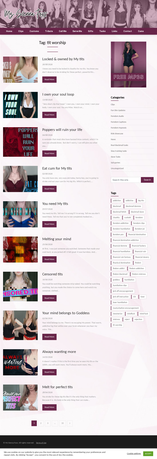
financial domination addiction (126, 240)
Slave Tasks (115, 157)
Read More (49, 79)
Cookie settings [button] (134, 454)
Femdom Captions (118, 122)
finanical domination (121, 263)
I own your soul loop (58, 94)
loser (143, 297)
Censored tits (52, 274)
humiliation (129, 280)
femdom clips (139, 223)
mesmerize (117, 314)
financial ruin (140, 251)
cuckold (127, 218)
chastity (116, 218)
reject (127, 319)
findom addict (119, 268)
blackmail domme (133, 206)
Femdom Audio (117, 116)
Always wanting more (59, 352)
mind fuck (144, 314)
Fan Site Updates (118, 110)
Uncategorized (117, 168)
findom (138, 263)
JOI (134, 297)
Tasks (102, 31)
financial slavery (142, 257)
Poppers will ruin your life (62, 130)
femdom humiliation (121, 229)
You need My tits (55, 204)
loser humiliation (120, 302)
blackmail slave (137, 212)
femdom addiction (120, 223)
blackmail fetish (119, 212)
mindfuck (131, 314)
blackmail (117, 206)
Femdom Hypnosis (118, 128)
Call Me (62, 31)
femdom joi (140, 229)
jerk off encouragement (123, 291)
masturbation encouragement (126, 308)
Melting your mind (56, 239)
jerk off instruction (120, 297)
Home (9, 31)
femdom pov (118, 234)
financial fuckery (139, 246)
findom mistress (139, 274)
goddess (116, 280)
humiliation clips (120, 285)
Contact (127, 31)
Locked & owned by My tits (63, 59)
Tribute (49, 31)
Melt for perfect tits (57, 387)
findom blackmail (120, 274)
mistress (116, 319)
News (113, 139)
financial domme (120, 246)
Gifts (90, 31)
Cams (141, 31)
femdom (139, 218)
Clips (20, 31)
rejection (138, 319)
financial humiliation (121, 251)
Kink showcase (117, 134)
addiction (117, 201)
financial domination (137, 234)
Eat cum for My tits (57, 168)
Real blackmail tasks (119, 145)
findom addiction (136, 268)
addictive (129, 201)
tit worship (117, 325)
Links (114, 31)
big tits (141, 201)
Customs (34, 31)
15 (62, 423)
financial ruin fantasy (122, 257)
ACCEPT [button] (148, 454)
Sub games (115, 163)
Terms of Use (41, 443)
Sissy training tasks (119, 151)
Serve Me (77, 31)
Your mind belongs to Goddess (66, 313)
